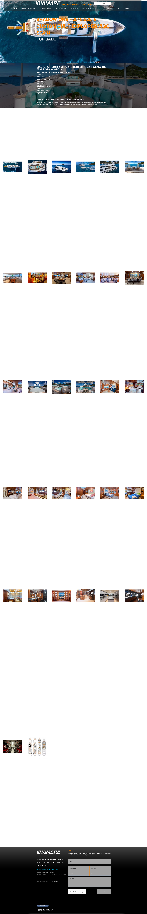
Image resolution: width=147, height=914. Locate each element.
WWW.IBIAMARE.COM (41, 869)
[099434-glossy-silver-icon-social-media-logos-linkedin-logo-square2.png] (44, 909)
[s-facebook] (41, 910)
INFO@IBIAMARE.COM (53, 869)
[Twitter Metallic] (39, 910)
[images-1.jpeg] (47, 910)
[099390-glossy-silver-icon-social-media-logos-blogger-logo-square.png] (49, 909)
